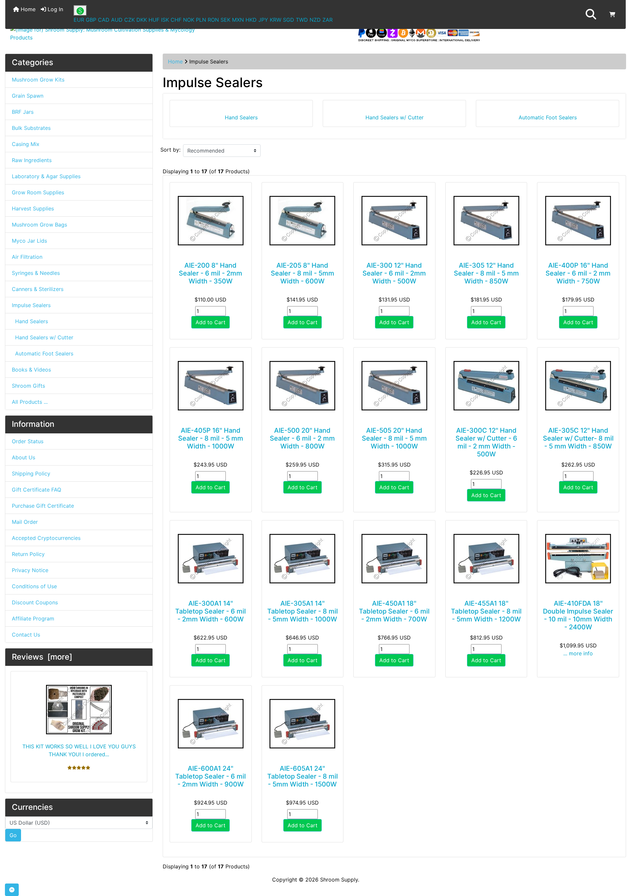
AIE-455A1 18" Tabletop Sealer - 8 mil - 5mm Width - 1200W (486, 611)
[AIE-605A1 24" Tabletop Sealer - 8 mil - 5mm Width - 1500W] (302, 724)
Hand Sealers (30, 321)
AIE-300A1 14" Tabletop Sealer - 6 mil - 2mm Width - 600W (210, 611)
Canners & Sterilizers (37, 289)
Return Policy (28, 554)
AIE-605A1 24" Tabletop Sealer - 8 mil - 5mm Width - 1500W (302, 776)
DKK (141, 19)
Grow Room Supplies (38, 192)
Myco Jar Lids (29, 240)
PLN (201, 19)
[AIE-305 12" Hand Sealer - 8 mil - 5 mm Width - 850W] (486, 221)
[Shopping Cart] (612, 14)
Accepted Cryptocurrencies (46, 538)
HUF (154, 19)
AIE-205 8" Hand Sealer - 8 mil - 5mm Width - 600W (302, 273)
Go (13, 835)
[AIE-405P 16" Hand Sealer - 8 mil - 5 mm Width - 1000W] (210, 386)
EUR (79, 19)
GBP (91, 19)
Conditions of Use (34, 586)
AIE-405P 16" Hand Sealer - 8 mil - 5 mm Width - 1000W (210, 438)
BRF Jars (23, 112)
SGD (288, 19)
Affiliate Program (33, 618)
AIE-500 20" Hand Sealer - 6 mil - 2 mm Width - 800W (302, 438)
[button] (591, 14)
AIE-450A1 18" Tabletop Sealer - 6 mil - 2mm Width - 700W (394, 611)
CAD (103, 19)
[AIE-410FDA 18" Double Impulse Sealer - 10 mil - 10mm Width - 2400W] (578, 559)
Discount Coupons (35, 602)
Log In (54, 9)
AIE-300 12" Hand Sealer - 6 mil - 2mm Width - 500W (394, 273)
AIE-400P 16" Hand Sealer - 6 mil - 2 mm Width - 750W (578, 273)
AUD (117, 19)
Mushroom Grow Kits (38, 79)
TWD (302, 19)
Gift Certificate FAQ (36, 489)
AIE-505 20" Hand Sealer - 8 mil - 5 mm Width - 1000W (394, 438)
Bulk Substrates (31, 128)
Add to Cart (210, 322)
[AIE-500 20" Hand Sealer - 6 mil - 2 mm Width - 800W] (302, 386)
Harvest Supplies (33, 208)
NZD (315, 19)
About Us (23, 457)
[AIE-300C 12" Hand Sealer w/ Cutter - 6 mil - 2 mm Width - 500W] (486, 386)
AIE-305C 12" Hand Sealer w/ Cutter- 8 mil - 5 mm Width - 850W (578, 438)
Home (27, 9)
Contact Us (26, 634)
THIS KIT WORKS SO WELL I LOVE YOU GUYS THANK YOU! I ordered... (79, 750)
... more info (578, 653)
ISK (165, 19)
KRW (275, 19)
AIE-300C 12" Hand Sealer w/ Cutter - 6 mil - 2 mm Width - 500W (486, 442)
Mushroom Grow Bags (39, 224)
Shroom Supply (339, 879)
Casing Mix (25, 144)
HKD (251, 19)
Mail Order (25, 522)
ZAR (327, 19)
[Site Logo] (108, 33)
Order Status (27, 441)
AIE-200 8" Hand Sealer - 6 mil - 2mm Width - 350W (210, 273)
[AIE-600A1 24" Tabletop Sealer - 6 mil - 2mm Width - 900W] (210, 724)
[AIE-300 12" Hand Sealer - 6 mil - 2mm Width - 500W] (394, 221)
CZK (129, 19)
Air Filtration (27, 257)
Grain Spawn (27, 95)
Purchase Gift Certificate (43, 505)
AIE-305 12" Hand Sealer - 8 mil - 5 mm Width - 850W (486, 273)
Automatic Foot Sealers (42, 353)
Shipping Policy (31, 473)
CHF (176, 19)
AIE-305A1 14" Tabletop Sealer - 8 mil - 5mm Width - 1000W (302, 611)
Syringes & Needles (36, 273)
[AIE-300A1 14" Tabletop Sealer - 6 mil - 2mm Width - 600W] (210, 559)
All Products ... (30, 402)
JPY (263, 19)
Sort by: (170, 149)
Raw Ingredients (32, 160)
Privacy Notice (30, 570)
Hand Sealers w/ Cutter (42, 337)
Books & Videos (31, 369)
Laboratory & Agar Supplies (46, 176)
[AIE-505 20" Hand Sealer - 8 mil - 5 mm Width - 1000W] (394, 386)
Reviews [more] (42, 657)
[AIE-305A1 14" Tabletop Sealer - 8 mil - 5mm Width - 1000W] (302, 559)
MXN (238, 19)
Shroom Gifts (28, 385)
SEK (225, 19)
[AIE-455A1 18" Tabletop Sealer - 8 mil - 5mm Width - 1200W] (486, 559)
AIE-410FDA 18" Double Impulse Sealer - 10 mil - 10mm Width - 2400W (578, 615)
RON (213, 19)
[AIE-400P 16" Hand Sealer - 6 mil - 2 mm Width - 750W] (578, 221)
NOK (188, 19)
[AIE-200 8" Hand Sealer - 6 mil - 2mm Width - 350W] (210, 221)
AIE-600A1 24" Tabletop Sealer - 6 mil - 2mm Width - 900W (210, 776)
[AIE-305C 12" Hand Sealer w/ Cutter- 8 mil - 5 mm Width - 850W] (578, 386)
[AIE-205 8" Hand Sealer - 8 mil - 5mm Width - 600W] (302, 221)
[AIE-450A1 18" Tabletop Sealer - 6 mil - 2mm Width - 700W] (394, 559)
